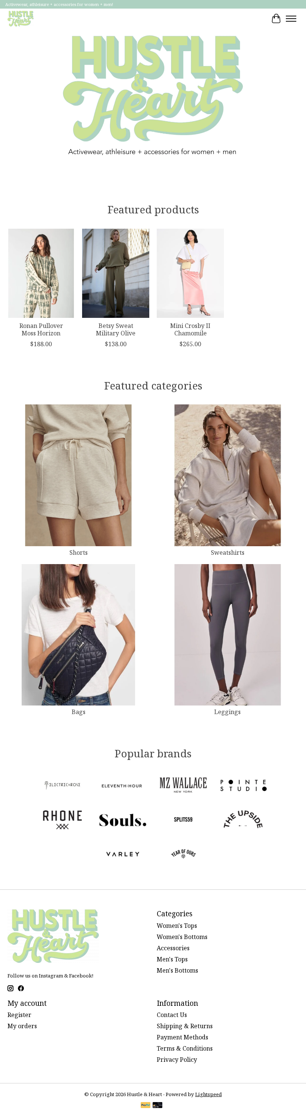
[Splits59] (183, 821)
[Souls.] (123, 821)
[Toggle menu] (291, 18)
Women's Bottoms (182, 937)
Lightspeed (208, 1094)
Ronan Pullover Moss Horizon (41, 329)
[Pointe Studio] (244, 786)
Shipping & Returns (185, 1026)
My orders (22, 1026)
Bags (78, 712)
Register (19, 1015)
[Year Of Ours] (183, 855)
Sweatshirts (227, 552)
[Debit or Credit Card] (157, 1106)
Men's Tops (172, 959)
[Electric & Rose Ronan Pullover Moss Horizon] (41, 273)
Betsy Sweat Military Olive (115, 329)
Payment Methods (182, 1037)
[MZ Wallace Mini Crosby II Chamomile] (190, 273)
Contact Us (172, 1015)
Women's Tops (177, 926)
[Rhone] (62, 821)
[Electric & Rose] (62, 786)
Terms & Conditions (185, 1048)
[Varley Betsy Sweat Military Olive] (115, 273)
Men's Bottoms (177, 970)
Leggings (227, 712)
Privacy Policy (177, 1059)
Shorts (78, 552)
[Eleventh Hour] (123, 786)
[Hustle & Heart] (20, 18)
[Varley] (123, 855)
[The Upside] (244, 821)
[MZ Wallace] (183, 786)
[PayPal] (145, 1106)
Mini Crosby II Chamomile (190, 329)
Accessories (173, 948)
